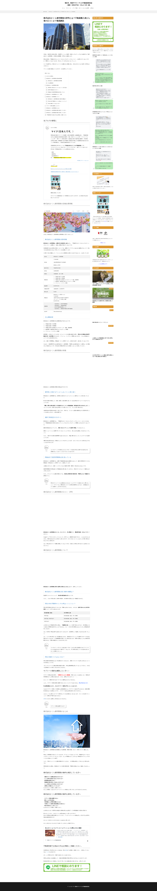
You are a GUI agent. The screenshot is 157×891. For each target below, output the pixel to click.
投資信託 (111, 288)
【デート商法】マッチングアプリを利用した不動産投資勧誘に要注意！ (102, 284)
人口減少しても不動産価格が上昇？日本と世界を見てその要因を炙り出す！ (102, 339)
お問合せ (92, 8)
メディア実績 (74, 8)
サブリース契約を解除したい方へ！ (52, 105)
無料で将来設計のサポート (52, 89)
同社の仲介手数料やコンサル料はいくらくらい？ (56, 101)
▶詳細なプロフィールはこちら (83, 160)
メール (47, 852)
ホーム (63, 8)
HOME (46, 11)
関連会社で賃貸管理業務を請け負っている (55, 92)
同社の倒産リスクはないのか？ (53, 103)
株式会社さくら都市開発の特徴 (51, 85)
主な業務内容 (49, 83)
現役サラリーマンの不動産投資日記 (82, 886)
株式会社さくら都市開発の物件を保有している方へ (55, 112)
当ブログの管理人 (49, 76)
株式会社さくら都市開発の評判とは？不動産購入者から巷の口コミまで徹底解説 (62, 11)
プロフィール (68, 8)
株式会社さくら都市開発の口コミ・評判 (53, 94)
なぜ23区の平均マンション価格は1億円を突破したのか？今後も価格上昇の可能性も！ (102, 356)
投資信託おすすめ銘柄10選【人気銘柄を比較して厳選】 (102, 301)
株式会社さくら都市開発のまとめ (52, 108)
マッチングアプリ (110, 271)
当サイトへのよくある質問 (84, 8)
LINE (45, 698)
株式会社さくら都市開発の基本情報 (54, 80)
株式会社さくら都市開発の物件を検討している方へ (55, 110)
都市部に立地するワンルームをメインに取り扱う (56, 87)
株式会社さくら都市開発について (52, 96)
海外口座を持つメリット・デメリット (100, 322)
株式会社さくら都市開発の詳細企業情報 (53, 78)
